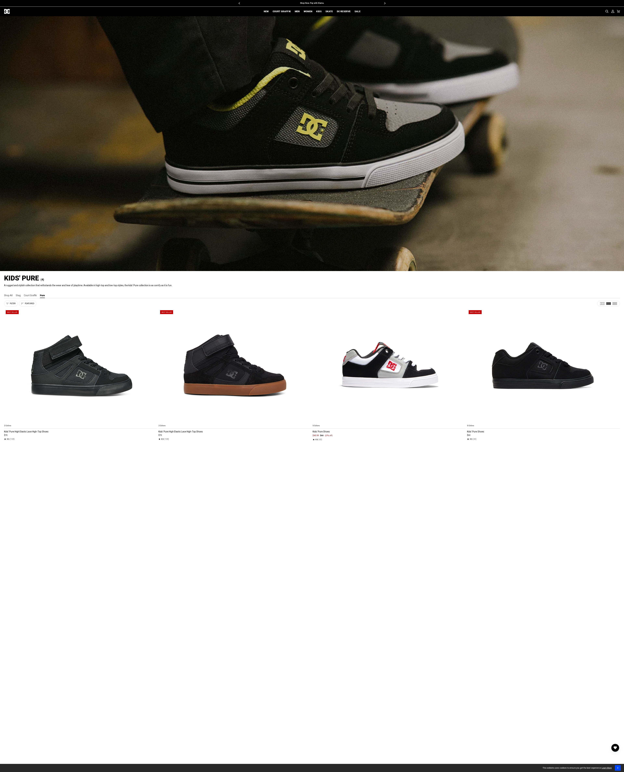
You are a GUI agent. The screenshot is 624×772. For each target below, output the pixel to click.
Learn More (607, 768)
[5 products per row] (615, 303)
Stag (18, 295)
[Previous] (239, 3)
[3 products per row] (602, 303)
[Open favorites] (615, 748)
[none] (80, 422)
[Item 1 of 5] (80, 366)
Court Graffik (30, 295)
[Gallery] (80, 366)
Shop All (8, 295)
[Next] (385, 3)
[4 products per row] (608, 303)
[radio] (8, 422)
